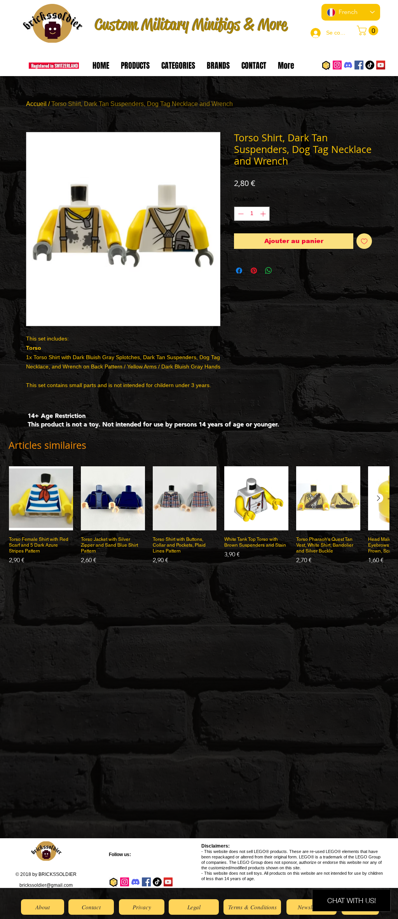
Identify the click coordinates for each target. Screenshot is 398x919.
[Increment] (264, 214)
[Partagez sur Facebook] (239, 270)
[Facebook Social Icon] (358, 65)
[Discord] (348, 65)
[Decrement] (240, 214)
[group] (199, 518)
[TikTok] (369, 65)
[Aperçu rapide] (41, 498)
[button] (369, 30)
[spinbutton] (252, 214)
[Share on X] (283, 270)
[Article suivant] (378, 498)
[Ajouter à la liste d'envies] (364, 241)
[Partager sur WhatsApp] (268, 270)
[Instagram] (337, 65)
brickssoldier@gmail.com (46, 885)
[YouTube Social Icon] (380, 65)
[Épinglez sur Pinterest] (253, 270)
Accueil (36, 104)
